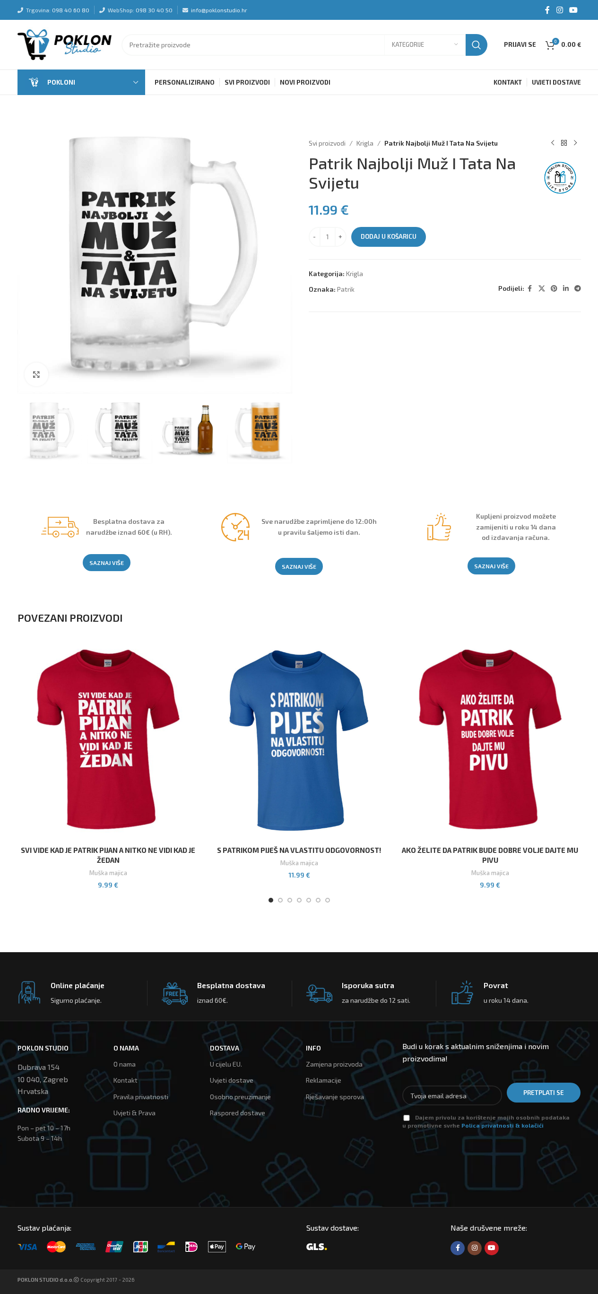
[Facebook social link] (547, 10)
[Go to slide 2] (280, 900)
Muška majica (108, 873)
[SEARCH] (476, 45)
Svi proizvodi (327, 143)
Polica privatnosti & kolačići (502, 1125)
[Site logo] (64, 44)
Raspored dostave (237, 1113)
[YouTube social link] (573, 10)
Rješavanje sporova (335, 1097)
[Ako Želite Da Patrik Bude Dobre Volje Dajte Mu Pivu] (490, 740)
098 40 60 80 (70, 10)
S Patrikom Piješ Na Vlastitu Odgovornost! (299, 850)
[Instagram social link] (559, 10)
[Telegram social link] (578, 288)
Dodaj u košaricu (388, 236)
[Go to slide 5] (308, 900)
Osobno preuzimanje (240, 1097)
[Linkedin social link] (566, 288)
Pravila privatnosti (140, 1097)
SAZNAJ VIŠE (106, 562)
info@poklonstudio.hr (219, 10)
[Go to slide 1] (271, 900)
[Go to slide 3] (289, 900)
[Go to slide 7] (327, 900)
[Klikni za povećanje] (36, 374)
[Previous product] (552, 143)
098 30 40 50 (154, 10)
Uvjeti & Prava (134, 1113)
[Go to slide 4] (299, 900)
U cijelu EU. (226, 1064)
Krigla (364, 143)
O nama (124, 1064)
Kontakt (125, 1080)
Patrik (346, 289)
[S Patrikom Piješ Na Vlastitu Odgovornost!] (299, 740)
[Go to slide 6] (318, 900)
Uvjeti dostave (231, 1080)
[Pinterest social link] (554, 288)
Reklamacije (323, 1080)
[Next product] (575, 143)
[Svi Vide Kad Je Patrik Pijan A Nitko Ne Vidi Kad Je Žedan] (108, 740)
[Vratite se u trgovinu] (564, 143)
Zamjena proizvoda (334, 1064)
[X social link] (542, 288)
